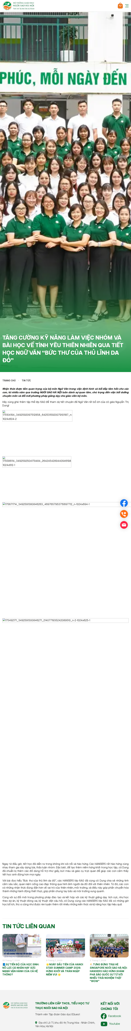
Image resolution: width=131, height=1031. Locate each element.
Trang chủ (9, 381)
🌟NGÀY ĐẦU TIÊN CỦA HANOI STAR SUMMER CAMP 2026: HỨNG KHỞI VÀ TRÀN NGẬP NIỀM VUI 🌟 (64, 969)
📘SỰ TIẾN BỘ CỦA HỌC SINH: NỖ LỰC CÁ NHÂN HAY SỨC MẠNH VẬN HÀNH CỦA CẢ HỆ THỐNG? (20, 969)
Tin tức (26, 381)
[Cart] (120, 5)
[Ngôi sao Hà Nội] (18, 6)
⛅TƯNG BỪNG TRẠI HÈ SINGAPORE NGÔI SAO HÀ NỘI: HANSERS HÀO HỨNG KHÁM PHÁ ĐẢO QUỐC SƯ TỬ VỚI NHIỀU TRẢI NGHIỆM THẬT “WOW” (108, 973)
